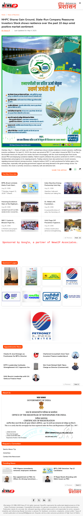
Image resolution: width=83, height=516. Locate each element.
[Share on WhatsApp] (75, 169)
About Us (7, 393)
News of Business (13, 15)
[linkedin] (44, 500)
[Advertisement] (38, 255)
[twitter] (39, 500)
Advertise (6, 453)
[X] (70, 169)
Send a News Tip (9, 449)
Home (3, 15)
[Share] (80, 169)
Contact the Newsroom (11, 457)
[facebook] (34, 500)
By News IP (6, 30)
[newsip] (10, 5)
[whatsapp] (49, 500)
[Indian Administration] (67, 6)
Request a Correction (12, 443)
